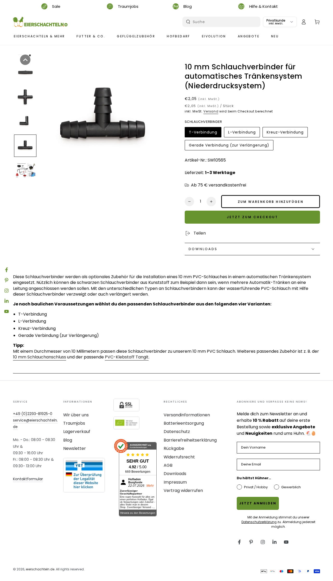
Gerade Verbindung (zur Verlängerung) (229, 146)
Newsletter (74, 448)
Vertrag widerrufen (183, 490)
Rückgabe (174, 448)
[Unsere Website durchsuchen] (188, 22)
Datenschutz (177, 432)
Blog (67, 440)
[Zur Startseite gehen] (40, 22)
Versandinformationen (187, 415)
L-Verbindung (242, 133)
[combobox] (222, 22)
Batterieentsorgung (184, 423)
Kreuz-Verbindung (285, 133)
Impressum (175, 482)
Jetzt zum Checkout (252, 217)
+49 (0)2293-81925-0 (32, 413)
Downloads (175, 474)
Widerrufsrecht (179, 457)
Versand (210, 111)
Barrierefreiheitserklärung (190, 440)
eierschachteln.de (40, 569)
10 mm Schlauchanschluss (39, 357)
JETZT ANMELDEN (257, 503)
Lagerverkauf (76, 432)
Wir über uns (76, 415)
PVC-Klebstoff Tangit (127, 357)
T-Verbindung (203, 133)
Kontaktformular (28, 479)
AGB (168, 465)
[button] (25, 60)
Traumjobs (74, 423)
